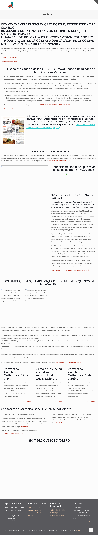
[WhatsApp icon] (82, 530)
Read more (27, 402)
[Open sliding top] (96, 2)
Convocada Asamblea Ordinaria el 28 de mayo (16, 373)
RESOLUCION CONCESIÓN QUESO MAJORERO (55, 105)
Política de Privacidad (57, 510)
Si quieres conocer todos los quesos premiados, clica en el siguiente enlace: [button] (41, 362)
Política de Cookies (57, 515)
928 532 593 (85, 510)
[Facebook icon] (84, 530)
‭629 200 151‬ (86, 516)
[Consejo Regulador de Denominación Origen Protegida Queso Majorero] (10, 5)
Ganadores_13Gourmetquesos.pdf (68, 362)
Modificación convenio (9, 62)
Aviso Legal (54, 513)
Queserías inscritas (34, 510)
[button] (49, 359)
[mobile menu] (89, 4)
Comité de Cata (34, 508)
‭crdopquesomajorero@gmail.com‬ (85, 521)
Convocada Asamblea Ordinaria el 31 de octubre (80, 373)
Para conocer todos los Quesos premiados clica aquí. (70, 270)
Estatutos (24, 427)
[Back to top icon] (91, 530)
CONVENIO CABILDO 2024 (9, 58)
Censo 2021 (58, 423)
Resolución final (9, 109)
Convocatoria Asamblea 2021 (12, 433)
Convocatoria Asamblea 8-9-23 (59, 161)
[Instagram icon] (86, 530)
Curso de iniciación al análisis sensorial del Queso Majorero (49, 373)
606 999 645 (82, 513)
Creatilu (78, 530)
